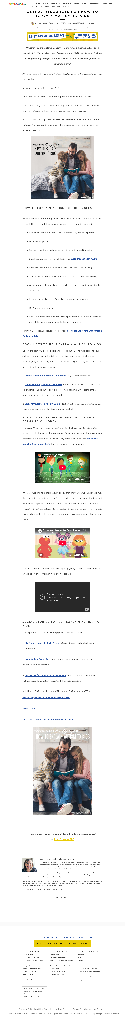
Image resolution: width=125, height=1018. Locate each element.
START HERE (36, 4)
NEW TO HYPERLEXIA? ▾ (52, 4)
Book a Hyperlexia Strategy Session (61, 960)
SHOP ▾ (46, 6)
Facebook (54, 889)
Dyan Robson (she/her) (65, 859)
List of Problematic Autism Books (42, 403)
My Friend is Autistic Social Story (42, 643)
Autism (67, 897)
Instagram (40, 889)
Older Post (120, 918)
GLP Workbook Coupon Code (31, 997)
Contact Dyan (54, 954)
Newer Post (5, 918)
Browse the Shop (27, 974)
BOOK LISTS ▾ (108, 4)
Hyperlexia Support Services (31, 968)
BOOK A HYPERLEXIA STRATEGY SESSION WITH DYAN (62, 943)
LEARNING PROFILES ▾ (71, 4)
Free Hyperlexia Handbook (30, 957)
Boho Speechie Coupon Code (31, 994)
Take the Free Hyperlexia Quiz (59, 963)
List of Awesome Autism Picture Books (45, 375)
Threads (61, 889)
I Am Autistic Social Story (38, 659)
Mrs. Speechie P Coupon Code (32, 991)
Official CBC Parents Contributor (89, 971)
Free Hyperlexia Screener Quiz (32, 966)
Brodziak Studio (22, 1013)
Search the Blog (27, 977)
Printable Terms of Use (57, 974)
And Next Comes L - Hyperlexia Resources (53, 1009)
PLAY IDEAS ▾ (37, 6)
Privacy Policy (54, 968)
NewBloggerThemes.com (58, 1013)
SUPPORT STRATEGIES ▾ (91, 4)
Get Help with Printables (58, 957)
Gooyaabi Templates (91, 1013)
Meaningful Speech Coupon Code (33, 988)
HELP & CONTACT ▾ (58, 6)
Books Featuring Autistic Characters (43, 384)
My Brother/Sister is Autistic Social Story (46, 675)
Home (62, 918)
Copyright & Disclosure (57, 971)
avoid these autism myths (84, 258)
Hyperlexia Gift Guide (29, 971)
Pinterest (47, 889)
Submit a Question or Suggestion (60, 966)
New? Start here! (27, 954)
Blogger (115, 1013)
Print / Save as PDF (64, 839)
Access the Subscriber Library (31, 980)
